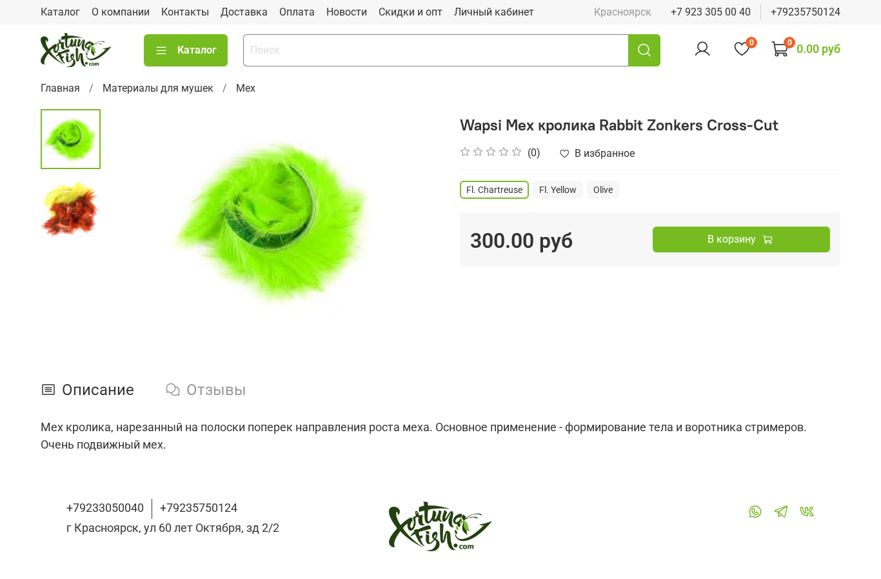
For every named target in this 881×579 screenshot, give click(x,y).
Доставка (244, 12)
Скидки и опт (410, 12)
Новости (346, 12)
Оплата (297, 12)
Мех (245, 88)
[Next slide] (414, 220)
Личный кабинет (494, 12)
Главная (60, 88)
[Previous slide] (132, 220)
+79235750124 (805, 12)
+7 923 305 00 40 (711, 12)
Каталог (60, 12)
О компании (121, 12)
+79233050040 (105, 507)
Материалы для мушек (158, 88)
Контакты (185, 12)
